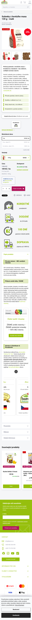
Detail (11, 486)
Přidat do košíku (17, 188)
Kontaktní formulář (10, 559)
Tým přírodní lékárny (14, 367)
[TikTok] (17, 552)
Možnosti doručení (22, 170)
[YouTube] (13, 552)
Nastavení (16, 609)
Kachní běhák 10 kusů (9, 466)
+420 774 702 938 (10, 548)
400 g (29, 466)
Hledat (28, 7)
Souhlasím (16, 615)
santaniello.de (7, 90)
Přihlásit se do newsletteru (11, 528)
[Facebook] (3, 552)
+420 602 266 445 (10, 544)
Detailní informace (7, 130)
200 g (24, 466)
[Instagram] (7, 552)
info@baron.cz (9, 541)
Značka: (7, 24)
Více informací (19, 605)
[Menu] (30, 2)
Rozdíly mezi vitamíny (16, 335)
